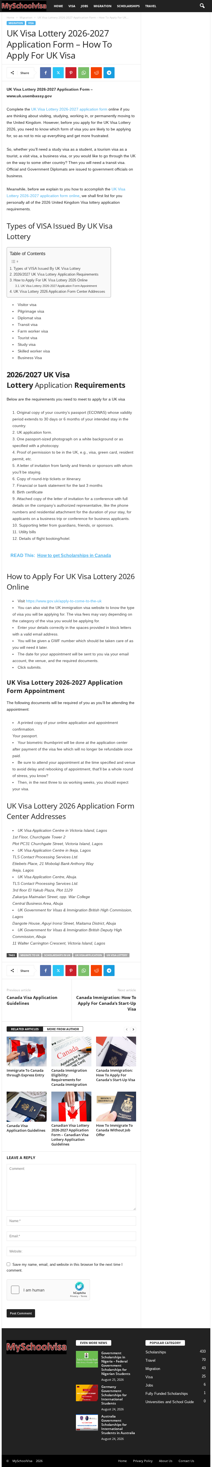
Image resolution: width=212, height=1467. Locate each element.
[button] (202, 6)
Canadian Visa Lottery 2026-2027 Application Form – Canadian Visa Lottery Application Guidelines (70, 1135)
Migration (103, 6)
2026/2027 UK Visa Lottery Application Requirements (56, 274)
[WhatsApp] (83, 72)
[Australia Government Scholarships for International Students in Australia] (87, 1422)
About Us (165, 1461)
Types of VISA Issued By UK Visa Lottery (47, 269)
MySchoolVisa (22, 1461)
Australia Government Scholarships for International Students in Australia (118, 1424)
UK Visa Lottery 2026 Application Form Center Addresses (59, 292)
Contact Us (186, 1461)
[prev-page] (126, 1029)
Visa (71, 6)
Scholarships (128, 6)
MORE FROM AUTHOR (63, 1029)
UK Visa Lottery (117, 955)
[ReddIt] (96, 72)
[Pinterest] (70, 72)
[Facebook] (45, 72)
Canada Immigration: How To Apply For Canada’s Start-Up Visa (106, 1003)
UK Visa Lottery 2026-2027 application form (69, 109)
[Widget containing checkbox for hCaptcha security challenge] (48, 1289)
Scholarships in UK (57, 955)
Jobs (84, 6)
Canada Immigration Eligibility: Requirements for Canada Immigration (69, 1077)
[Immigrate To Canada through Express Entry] (27, 1051)
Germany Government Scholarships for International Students (114, 1395)
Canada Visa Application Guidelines (32, 1000)
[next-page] (133, 1029)
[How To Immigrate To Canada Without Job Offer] (116, 1106)
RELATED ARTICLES (25, 1029)
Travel (150, 6)
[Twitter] (58, 72)
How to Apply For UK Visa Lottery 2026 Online (51, 280)
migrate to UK (29, 955)
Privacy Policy (143, 1461)
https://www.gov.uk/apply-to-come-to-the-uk (64, 601)
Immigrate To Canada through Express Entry (25, 1073)
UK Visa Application (88, 955)
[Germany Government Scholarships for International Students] (87, 1393)
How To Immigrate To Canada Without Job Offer (114, 1130)
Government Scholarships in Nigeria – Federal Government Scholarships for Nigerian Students (115, 1363)
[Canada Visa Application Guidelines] (27, 1107)
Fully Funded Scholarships (166, 1394)
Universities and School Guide (169, 1402)
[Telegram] (109, 72)
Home (58, 6)
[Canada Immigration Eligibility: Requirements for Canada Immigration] (71, 1051)
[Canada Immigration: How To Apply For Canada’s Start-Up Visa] (116, 1051)
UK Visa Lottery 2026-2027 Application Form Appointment (59, 285)
